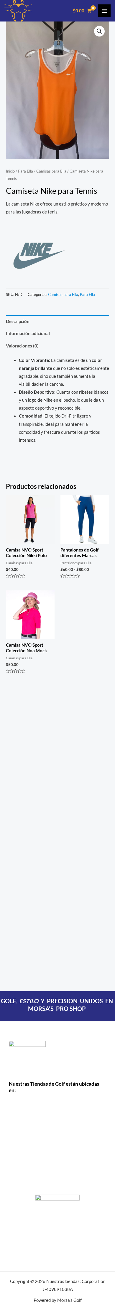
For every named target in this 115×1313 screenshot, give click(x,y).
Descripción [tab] (17, 321)
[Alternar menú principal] (104, 10)
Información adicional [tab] (28, 333)
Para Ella (25, 171)
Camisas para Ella (51, 171)
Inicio (10, 171)
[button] (99, 31)
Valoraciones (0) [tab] (22, 345)
